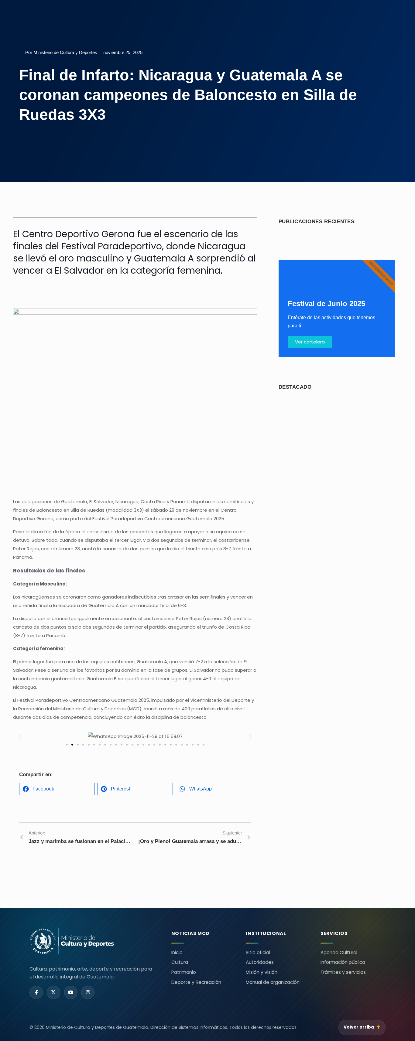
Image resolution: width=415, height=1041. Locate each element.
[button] (20, 736)
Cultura (179, 962)
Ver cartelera (310, 342)
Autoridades (260, 962)
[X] (53, 992)
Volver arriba (362, 1027)
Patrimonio (183, 972)
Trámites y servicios (343, 972)
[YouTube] (70, 992)
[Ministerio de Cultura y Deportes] (93, 941)
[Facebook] (36, 992)
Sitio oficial (258, 952)
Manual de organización (273, 982)
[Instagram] (87, 992)
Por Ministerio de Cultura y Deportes (61, 52)
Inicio (177, 952)
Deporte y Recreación (196, 982)
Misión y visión (261, 972)
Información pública (343, 962)
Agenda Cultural (339, 952)
